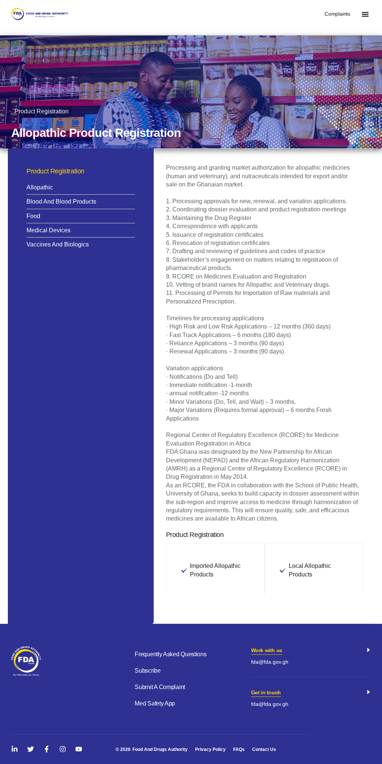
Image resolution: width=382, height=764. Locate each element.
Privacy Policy (210, 749)
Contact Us (264, 749)
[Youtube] (78, 749)
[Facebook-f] (46, 749)
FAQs (239, 749)
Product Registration (42, 111)
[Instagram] (62, 749)
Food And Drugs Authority (160, 749)
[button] (365, 14)
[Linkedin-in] (14, 749)
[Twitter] (30, 749)
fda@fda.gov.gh (269, 662)
